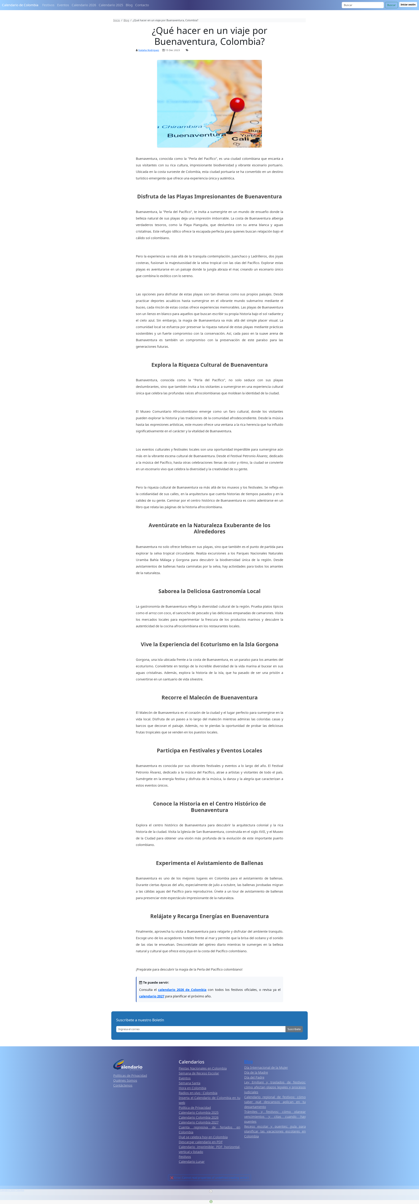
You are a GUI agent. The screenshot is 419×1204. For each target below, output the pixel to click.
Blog (129, 5)
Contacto (142, 5)
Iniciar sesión (408, 4)
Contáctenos (122, 1085)
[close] (210, 1191)
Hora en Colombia (192, 1088)
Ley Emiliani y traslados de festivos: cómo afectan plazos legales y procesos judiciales (275, 1087)
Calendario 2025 (111, 5)
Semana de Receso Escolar (199, 1073)
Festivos (48, 5)
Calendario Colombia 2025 (199, 1112)
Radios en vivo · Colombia (198, 1093)
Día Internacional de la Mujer (266, 1067)
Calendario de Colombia (20, 5)
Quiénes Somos (125, 1080)
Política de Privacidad (195, 1107)
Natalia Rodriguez (148, 50)
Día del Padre (254, 1077)
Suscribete (294, 1029)
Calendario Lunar (192, 1161)
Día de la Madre (256, 1072)
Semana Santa (189, 1083)
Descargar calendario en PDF (201, 1142)
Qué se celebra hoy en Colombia (203, 1137)
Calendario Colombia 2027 (199, 1122)
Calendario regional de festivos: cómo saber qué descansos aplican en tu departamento (275, 1102)
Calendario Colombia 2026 (199, 1117)
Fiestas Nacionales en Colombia (203, 1068)
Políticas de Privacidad (130, 1075)
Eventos (63, 5)
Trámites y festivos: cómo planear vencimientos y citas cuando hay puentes (275, 1116)
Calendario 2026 (84, 5)
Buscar (391, 5)
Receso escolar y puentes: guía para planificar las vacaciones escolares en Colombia (275, 1131)
